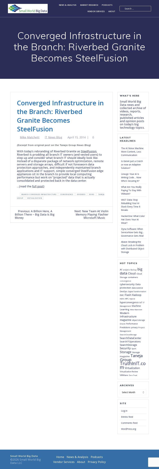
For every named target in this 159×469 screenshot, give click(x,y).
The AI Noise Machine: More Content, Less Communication (132, 152)
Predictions (125, 327)
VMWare (124, 375)
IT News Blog (53, 137)
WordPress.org (128, 428)
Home (60, 457)
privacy (134, 327)
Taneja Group (131, 357)
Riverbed (81, 194)
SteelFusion (88, 151)
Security (125, 348)
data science (137, 288)
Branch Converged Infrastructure (39, 194)
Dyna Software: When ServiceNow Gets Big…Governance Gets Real (132, 232)
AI (121, 269)
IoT (140, 302)
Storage (125, 352)
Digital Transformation (137, 291)
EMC (122, 295)
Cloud (132, 273)
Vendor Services (96, 11)
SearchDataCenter (130, 338)
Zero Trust (133, 375)
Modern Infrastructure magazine (128, 316)
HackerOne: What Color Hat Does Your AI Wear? (133, 219)
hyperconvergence (129, 302)
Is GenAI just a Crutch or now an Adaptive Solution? (132, 164)
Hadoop (136, 295)
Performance (132, 323)
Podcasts (107, 5)
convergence (66, 194)
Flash (128, 295)
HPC (127, 298)
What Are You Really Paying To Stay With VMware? (131, 190)
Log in (124, 410)
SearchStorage (128, 345)
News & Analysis (68, 5)
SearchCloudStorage (128, 335)
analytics (126, 270)
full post (37, 186)
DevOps (123, 291)
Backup (134, 270)
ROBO (91, 194)
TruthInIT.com (133, 365)
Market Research (89, 5)
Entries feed (127, 416)
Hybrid (132, 299)
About (111, 11)
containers (133, 277)
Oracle (122, 324)
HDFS (122, 299)
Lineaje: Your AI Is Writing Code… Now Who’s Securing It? (131, 177)
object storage (138, 320)
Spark (134, 349)
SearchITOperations (130, 341)
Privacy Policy (97, 462)
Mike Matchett (29, 137)
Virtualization (34, 198)
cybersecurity (127, 284)
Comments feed (129, 422)
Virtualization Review (129, 371)
